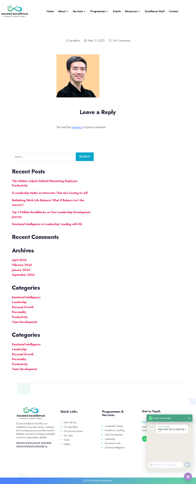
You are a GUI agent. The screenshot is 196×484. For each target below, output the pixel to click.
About (61, 11)
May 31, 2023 (96, 41)
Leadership (19, 302)
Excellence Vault (155, 11)
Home (50, 11)
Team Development (24, 322)
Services (78, 11)
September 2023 (23, 275)
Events (117, 11)
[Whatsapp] (145, 439)
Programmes (98, 11)
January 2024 (21, 270)
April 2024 (19, 260)
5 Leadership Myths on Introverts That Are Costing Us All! (50, 193)
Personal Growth (23, 307)
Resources (131, 11)
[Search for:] (43, 157)
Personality (19, 312)
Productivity (19, 317)
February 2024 (22, 265)
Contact (173, 11)
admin (76, 41)
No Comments (121, 41)
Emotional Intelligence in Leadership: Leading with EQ (47, 224)
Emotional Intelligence (26, 297)
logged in (77, 127)
